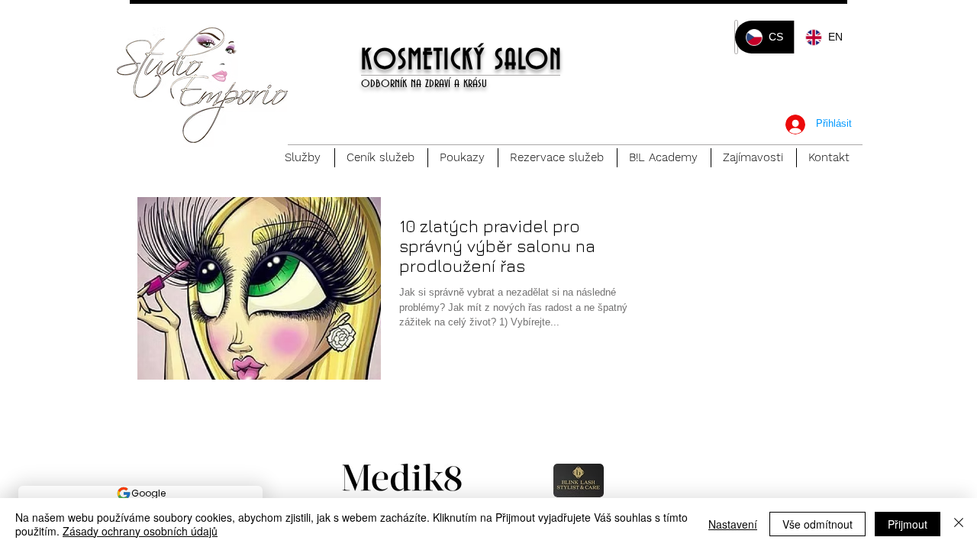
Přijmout (907, 524)
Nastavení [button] (732, 524)
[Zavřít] (959, 524)
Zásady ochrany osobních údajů (140, 531)
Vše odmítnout (817, 524)
